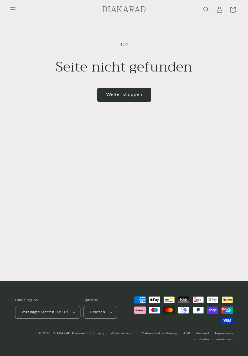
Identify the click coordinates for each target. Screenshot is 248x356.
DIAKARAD (62, 333)
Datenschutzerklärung (160, 333)
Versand (202, 333)
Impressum (224, 333)
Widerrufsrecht (123, 333)
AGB (186, 333)
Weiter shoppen (124, 94)
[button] (12, 9)
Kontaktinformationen (216, 339)
